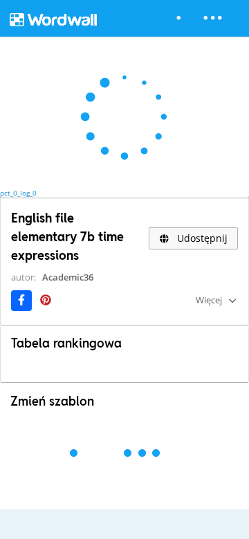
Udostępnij (201, 238)
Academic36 (67, 277)
